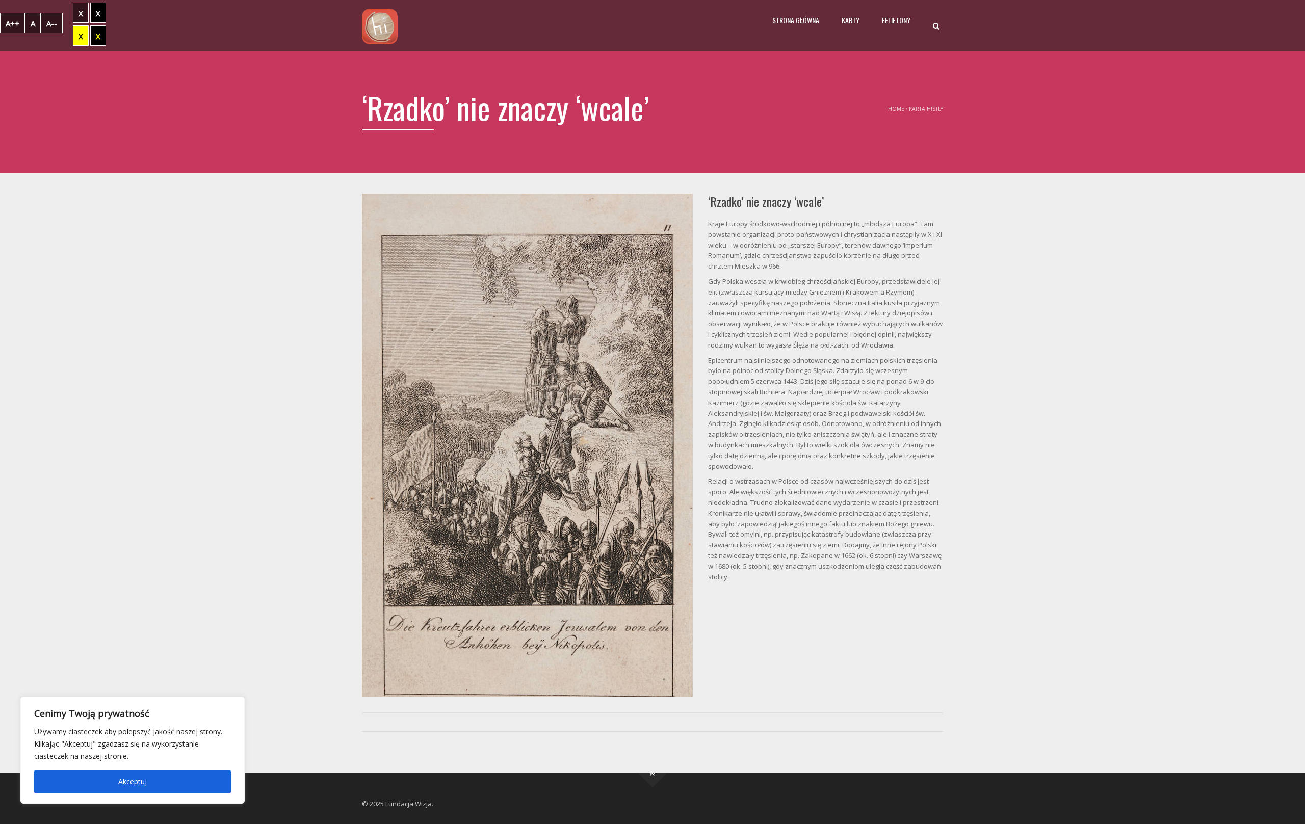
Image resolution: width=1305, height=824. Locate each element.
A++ (12, 23)
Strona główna (795, 20)
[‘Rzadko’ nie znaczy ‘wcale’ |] (380, 25)
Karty (850, 20)
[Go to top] (652, 772)
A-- (51, 23)
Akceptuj (132, 781)
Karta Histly (926, 108)
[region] (132, 750)
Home (896, 108)
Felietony (896, 20)
